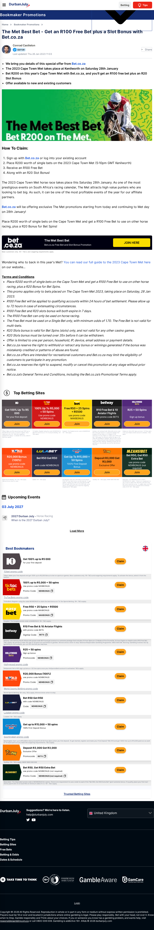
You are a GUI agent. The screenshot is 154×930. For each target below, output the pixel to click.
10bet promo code (13, 571)
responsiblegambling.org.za (14, 920)
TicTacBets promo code (16, 597)
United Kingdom (105, 813)
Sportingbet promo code (16, 737)
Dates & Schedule (11, 859)
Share (148, 49)
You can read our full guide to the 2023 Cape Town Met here (106, 262)
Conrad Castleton (24, 45)
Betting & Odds (9, 854)
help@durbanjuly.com (39, 814)
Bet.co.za (78, 63)
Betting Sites (8, 844)
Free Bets (6, 849)
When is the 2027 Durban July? (30, 520)
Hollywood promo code (16, 664)
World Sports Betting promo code (21, 688)
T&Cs (90, 575)
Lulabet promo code (14, 712)
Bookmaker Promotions (23, 15)
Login (77, 903)
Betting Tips (7, 839)
